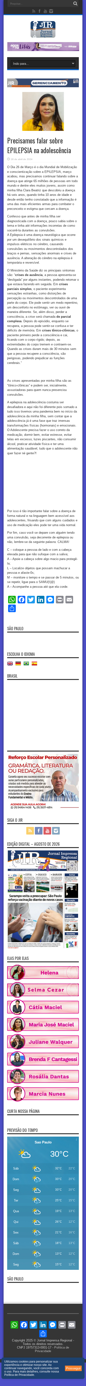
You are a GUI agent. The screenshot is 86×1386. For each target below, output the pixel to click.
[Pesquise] (75, 3)
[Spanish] (36, 665)
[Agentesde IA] (43, 86)
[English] (11, 665)
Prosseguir (73, 1368)
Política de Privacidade (19, 1375)
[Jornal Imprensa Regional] (43, 34)
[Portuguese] (27, 665)
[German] (19, 665)
